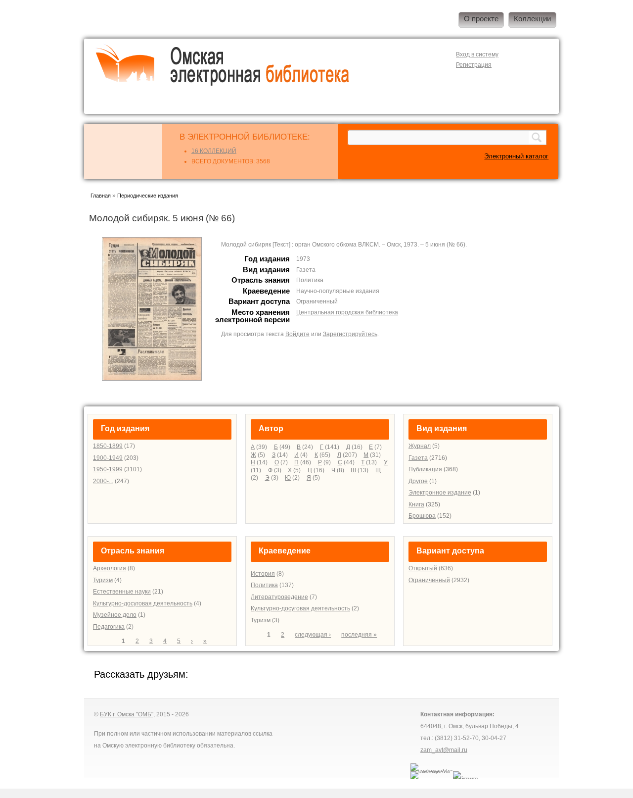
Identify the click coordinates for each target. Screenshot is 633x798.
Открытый (422, 568)
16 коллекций (213, 151)
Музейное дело (114, 614)
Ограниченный (429, 580)
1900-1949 (108, 457)
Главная (100, 196)
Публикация (425, 469)
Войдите (297, 334)
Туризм (103, 580)
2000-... (103, 481)
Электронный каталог (516, 156)
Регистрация (474, 64)
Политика (264, 585)
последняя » (359, 634)
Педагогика (109, 626)
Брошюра (422, 515)
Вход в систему (477, 54)
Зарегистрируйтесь (350, 334)
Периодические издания (147, 196)
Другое (418, 481)
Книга (416, 504)
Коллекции (532, 19)
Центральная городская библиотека (347, 312)
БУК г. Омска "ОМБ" (126, 714)
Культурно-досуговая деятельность (142, 603)
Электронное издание (439, 492)
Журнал (419, 446)
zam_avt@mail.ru (443, 750)
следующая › (313, 634)
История (263, 573)
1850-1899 (108, 446)
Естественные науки (122, 591)
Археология (109, 568)
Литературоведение (279, 597)
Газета (418, 457)
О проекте (481, 19)
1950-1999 (108, 469)
